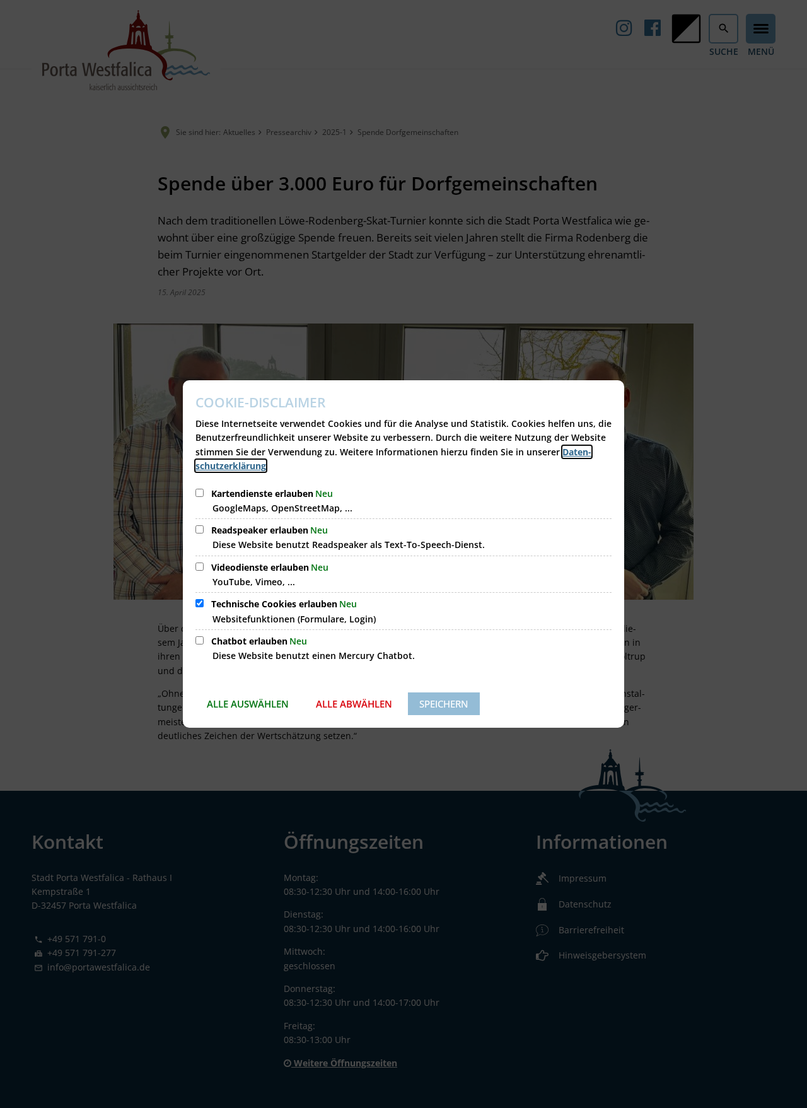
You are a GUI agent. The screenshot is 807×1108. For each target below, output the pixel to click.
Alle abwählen (354, 703)
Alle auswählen (248, 703)
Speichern (443, 703)
